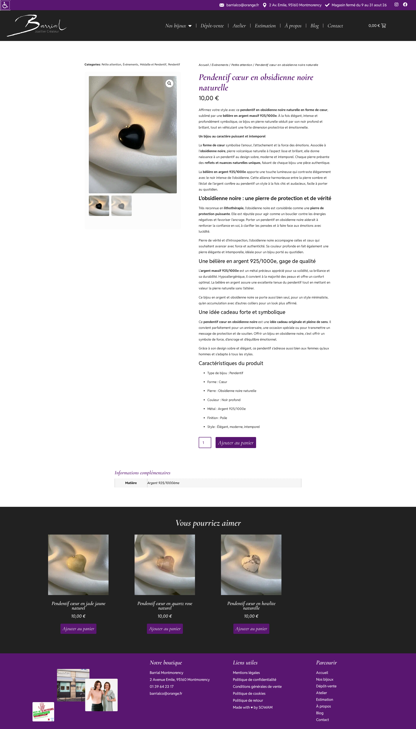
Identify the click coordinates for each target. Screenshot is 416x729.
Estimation (265, 25)
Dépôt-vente (212, 25)
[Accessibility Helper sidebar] (5, 5)
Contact (335, 25)
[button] (169, 83)
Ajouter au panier (236, 442)
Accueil (204, 65)
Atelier (239, 25)
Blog (314, 25)
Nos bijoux (175, 25)
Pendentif (174, 64)
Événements (130, 64)
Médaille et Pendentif (153, 64)
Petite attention (111, 64)
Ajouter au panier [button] (78, 629)
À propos (293, 25)
